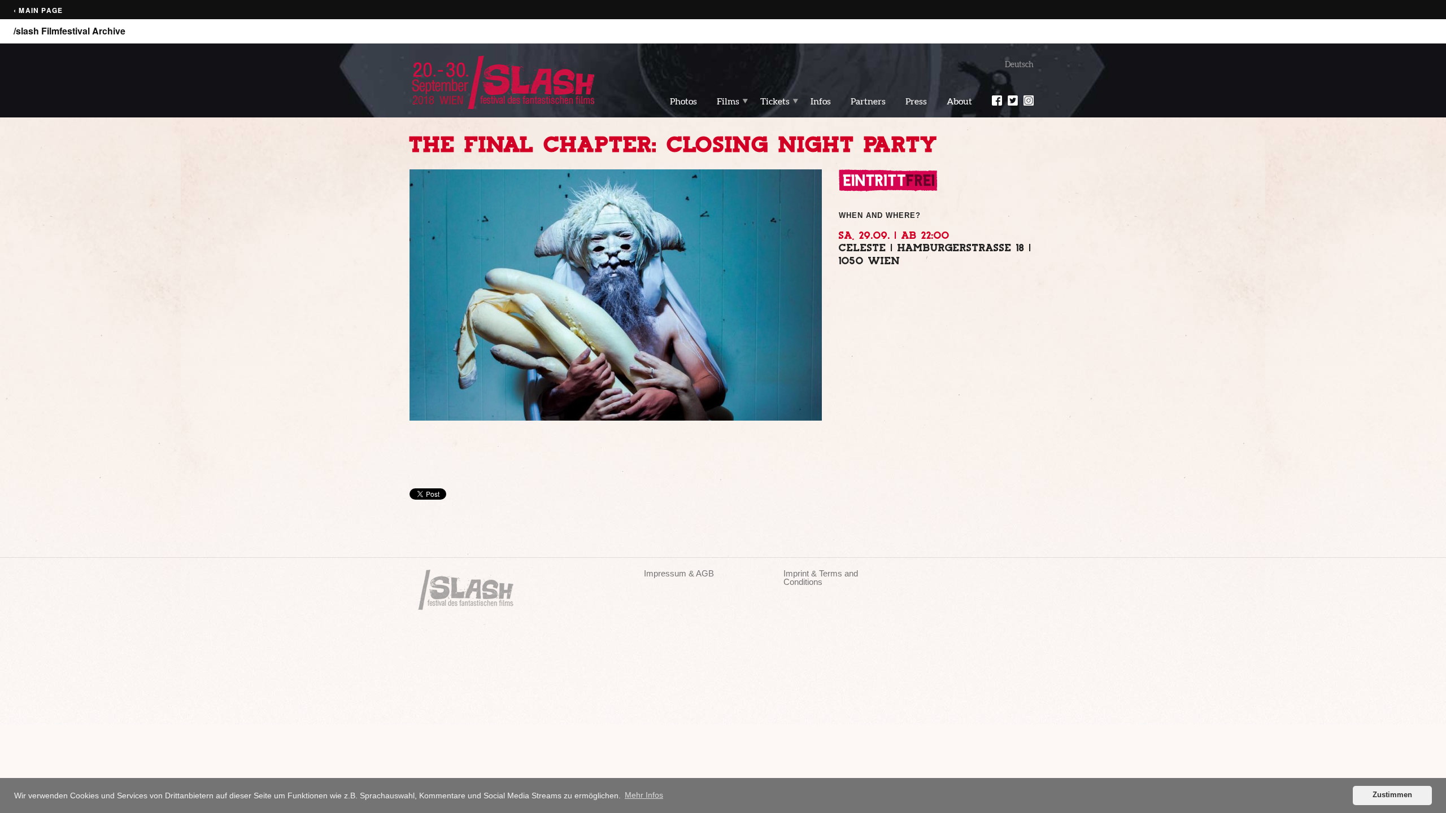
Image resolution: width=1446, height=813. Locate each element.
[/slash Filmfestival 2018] (503, 81)
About (959, 101)
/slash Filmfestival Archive (69, 31)
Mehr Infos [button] (644, 794)
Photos (683, 101)
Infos (821, 101)
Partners (868, 101)
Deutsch (1019, 64)
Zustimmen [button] (1392, 795)
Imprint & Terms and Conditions (820, 578)
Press (916, 101)
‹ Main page (38, 10)
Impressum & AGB (679, 573)
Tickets (775, 101)
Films (728, 101)
